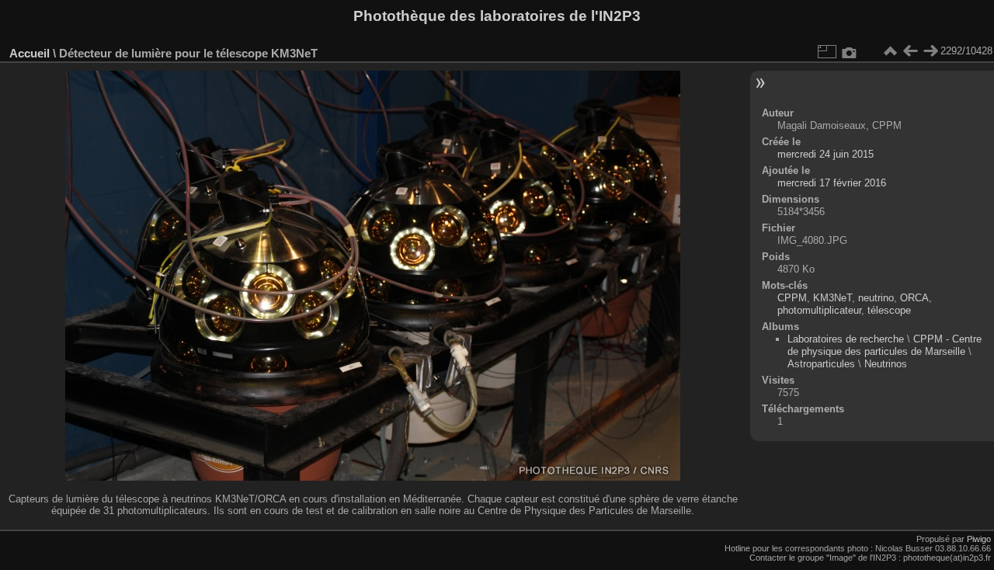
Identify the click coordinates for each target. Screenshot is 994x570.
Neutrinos (885, 364)
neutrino (876, 298)
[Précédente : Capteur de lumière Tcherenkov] (910, 51)
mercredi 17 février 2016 (831, 183)
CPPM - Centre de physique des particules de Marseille (884, 345)
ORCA (914, 298)
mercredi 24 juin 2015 (825, 154)
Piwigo (979, 539)
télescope (889, 310)
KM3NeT (832, 298)
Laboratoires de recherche (845, 339)
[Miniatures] (890, 51)
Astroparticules (821, 364)
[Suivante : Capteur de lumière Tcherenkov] (930, 51)
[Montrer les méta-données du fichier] (849, 51)
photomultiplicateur (819, 310)
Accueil (29, 53)
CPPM (792, 298)
